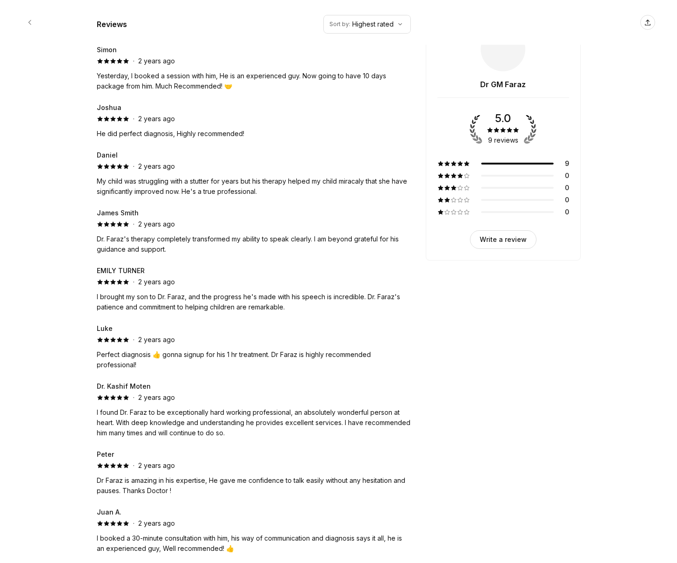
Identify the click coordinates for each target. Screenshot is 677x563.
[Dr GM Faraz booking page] (29, 22)
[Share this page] (647, 22)
